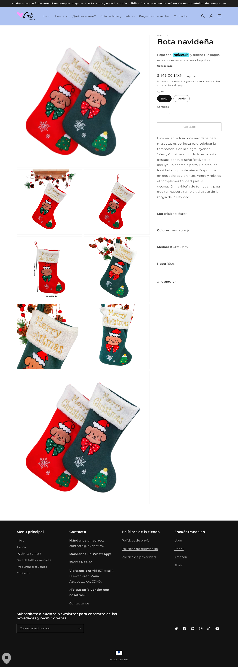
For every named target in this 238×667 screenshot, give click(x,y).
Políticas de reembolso (140, 549)
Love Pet (123, 659)
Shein (179, 565)
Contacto (23, 573)
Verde (181, 98)
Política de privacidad (139, 557)
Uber (178, 540)
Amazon (180, 557)
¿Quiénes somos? (29, 553)
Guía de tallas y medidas (34, 560)
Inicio (21, 540)
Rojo (164, 98)
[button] (61, 16)
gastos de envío (196, 81)
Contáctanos (79, 603)
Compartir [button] (168, 281)
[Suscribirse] (79, 628)
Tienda (21, 547)
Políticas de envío (136, 540)
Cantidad (163, 106)
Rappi (179, 549)
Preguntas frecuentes (32, 566)
